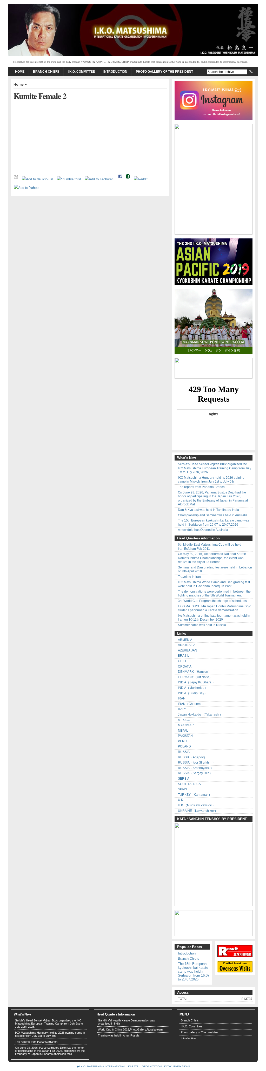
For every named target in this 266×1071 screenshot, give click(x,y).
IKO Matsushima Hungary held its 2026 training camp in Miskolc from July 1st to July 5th (211, 480)
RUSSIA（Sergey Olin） (195, 773)
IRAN (181, 698)
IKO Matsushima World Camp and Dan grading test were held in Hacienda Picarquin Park (214, 584)
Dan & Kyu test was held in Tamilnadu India (208, 510)
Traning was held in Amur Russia (118, 1035)
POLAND (184, 746)
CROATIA (184, 666)
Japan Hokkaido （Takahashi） (200, 714)
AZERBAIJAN (187, 650)
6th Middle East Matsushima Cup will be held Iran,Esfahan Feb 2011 (209, 547)
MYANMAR (186, 725)
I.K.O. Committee (81, 71)
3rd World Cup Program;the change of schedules (212, 601)
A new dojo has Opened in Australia (203, 530)
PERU (182, 741)
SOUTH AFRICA (189, 784)
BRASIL (183, 655)
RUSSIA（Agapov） (192, 757)
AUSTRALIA (186, 645)
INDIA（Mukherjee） (193, 688)
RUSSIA (184, 752)
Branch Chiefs (46, 71)
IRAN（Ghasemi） (191, 704)
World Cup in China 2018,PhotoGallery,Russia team (130, 1029)
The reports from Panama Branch (201, 487)
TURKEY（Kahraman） (195, 795)
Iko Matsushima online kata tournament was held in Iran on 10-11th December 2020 (214, 618)
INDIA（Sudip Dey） (192, 693)
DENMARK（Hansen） (194, 672)
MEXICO (184, 720)
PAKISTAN (185, 736)
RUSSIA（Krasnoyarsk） (196, 768)
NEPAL (183, 730)
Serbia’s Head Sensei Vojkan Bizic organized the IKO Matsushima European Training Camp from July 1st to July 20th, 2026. (214, 468)
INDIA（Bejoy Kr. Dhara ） (196, 682)
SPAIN (182, 789)
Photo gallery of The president (164, 71)
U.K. (181, 800)
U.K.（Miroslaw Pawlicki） (196, 805)
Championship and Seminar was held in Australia (213, 515)
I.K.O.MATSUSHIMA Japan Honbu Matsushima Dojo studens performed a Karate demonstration (214, 608)
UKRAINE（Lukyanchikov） (198, 811)
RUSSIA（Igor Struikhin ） (196, 762)
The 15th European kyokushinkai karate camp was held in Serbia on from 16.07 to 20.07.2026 (213, 522)
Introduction (115, 71)
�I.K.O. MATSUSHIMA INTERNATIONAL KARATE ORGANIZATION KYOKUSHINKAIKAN (133, 1066)
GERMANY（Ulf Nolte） (195, 677)
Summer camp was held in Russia (202, 625)
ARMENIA (185, 640)
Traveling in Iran (189, 577)
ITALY (182, 709)
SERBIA (183, 778)
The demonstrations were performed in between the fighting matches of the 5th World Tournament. (214, 594)
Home (19, 71)
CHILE (182, 661)
